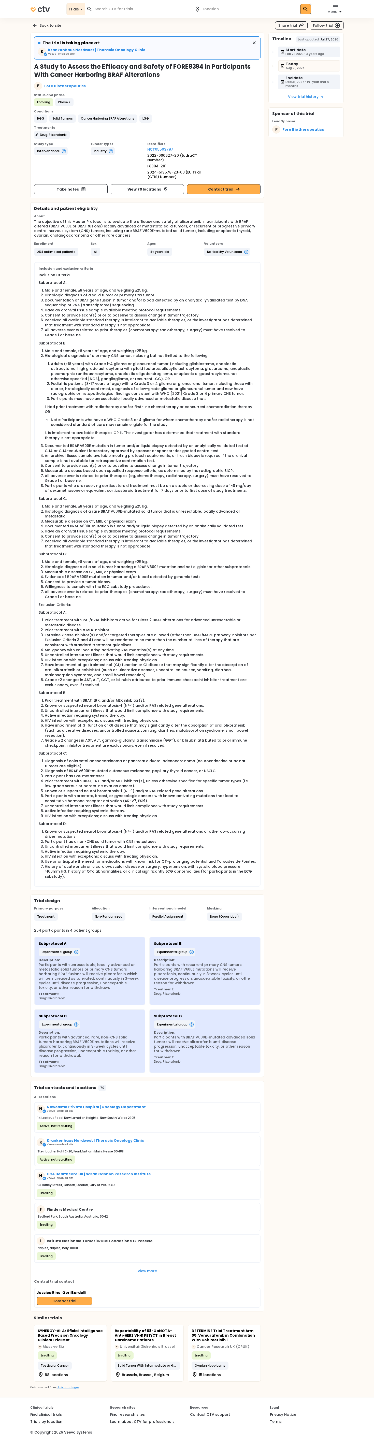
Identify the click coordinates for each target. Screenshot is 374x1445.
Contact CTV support (210, 1414)
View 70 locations (144, 189)
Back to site (50, 25)
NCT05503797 (160, 149)
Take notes (68, 189)
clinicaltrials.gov (67, 1387)
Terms (276, 1421)
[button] (40, 118)
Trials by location (46, 1421)
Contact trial (220, 189)
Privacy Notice (283, 1414)
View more (147, 1271)
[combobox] (141, 9)
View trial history (303, 96)
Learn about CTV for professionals (142, 1421)
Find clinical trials (46, 1414)
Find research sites (127, 1414)
